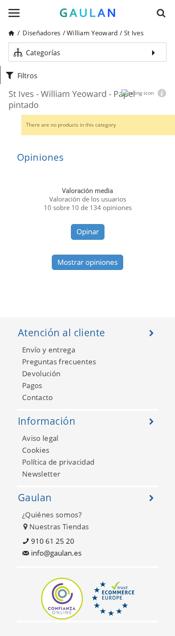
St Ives (134, 32)
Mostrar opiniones (87, 262)
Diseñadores (41, 32)
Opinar (87, 231)
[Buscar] (163, 12)
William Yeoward (92, 32)
